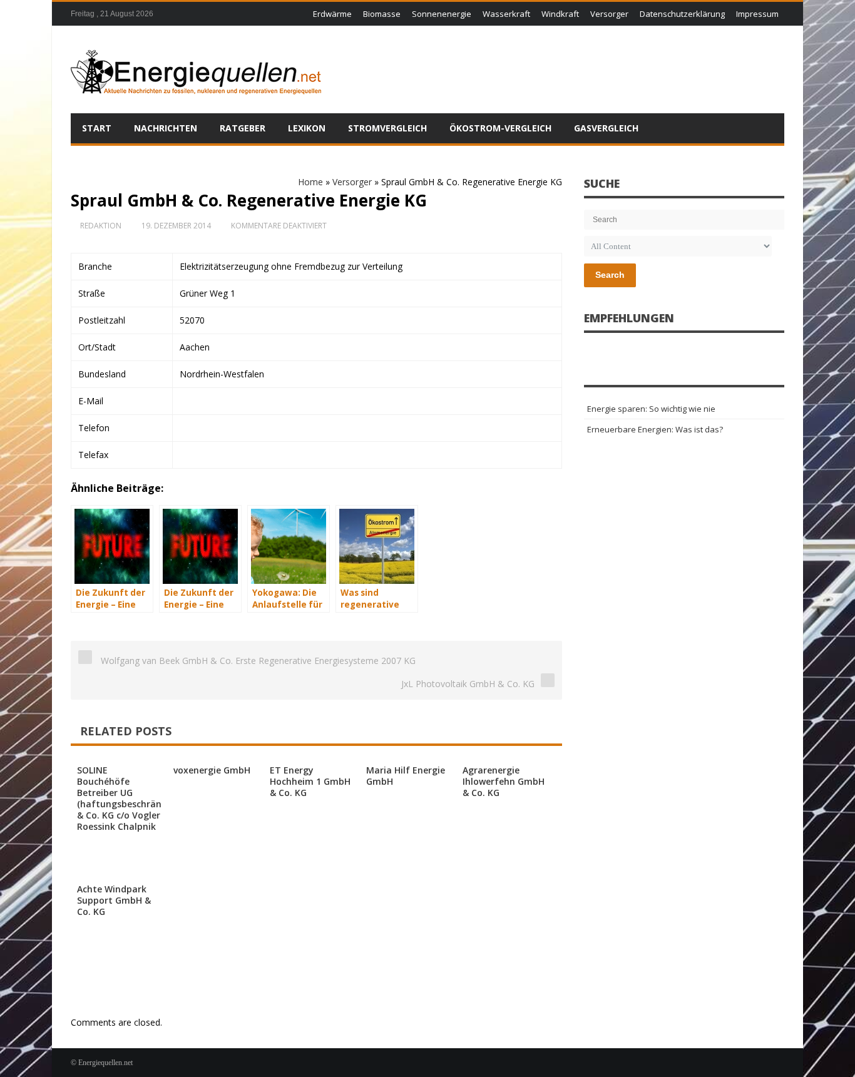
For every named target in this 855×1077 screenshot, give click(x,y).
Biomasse (382, 13)
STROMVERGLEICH (387, 128)
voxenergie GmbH (211, 770)
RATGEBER (242, 128)
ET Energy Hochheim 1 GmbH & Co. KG (310, 781)
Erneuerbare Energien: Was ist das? (655, 429)
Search (610, 275)
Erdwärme (332, 13)
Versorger (609, 13)
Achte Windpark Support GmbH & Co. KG (114, 900)
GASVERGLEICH (606, 128)
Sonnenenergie (441, 13)
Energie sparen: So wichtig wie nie (651, 408)
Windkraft (560, 13)
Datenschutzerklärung (682, 13)
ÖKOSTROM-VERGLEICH (500, 128)
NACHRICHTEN (165, 128)
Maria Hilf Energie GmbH (405, 775)
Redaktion (100, 225)
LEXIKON (306, 128)
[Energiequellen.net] (196, 69)
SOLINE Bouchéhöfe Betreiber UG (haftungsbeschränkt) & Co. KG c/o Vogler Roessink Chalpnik (125, 798)
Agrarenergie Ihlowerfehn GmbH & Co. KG (504, 781)
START (96, 128)
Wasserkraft (506, 13)
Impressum (757, 13)
